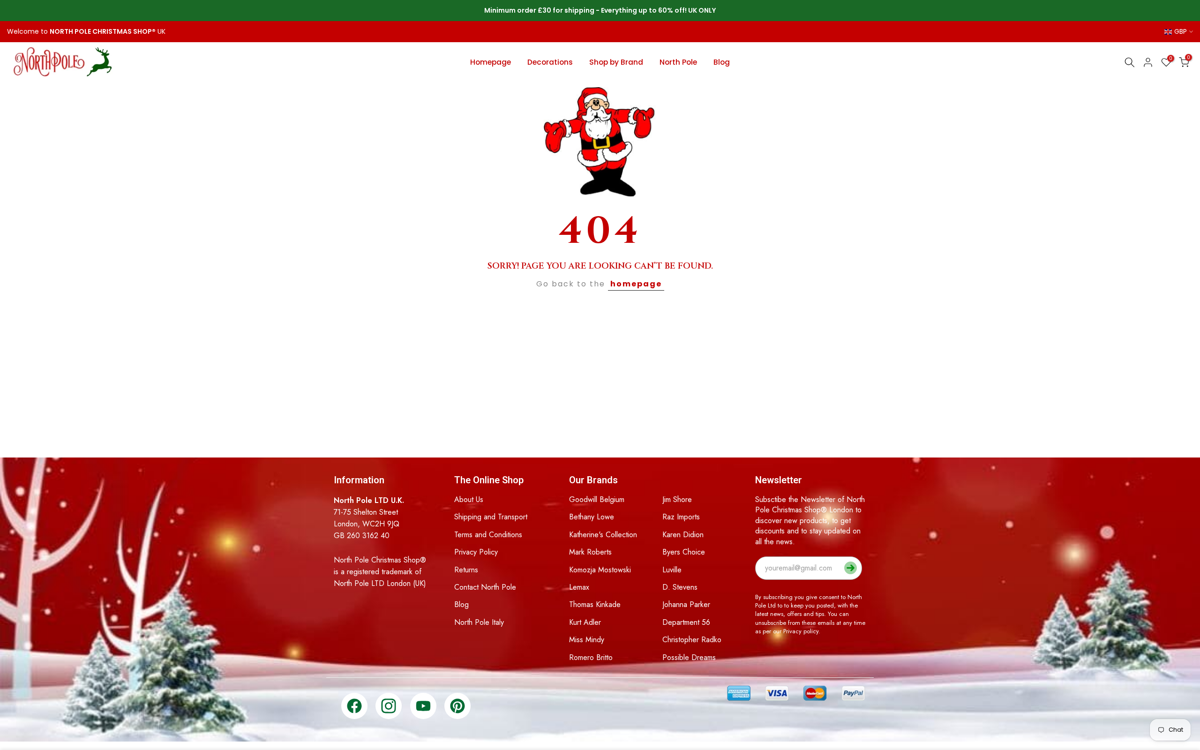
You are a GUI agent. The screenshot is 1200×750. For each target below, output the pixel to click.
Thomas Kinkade (595, 604)
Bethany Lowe (591, 516)
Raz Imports (681, 516)
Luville (672, 569)
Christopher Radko (691, 639)
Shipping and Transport (490, 516)
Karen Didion (683, 534)
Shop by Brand (616, 62)
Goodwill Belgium (596, 499)
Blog (721, 62)
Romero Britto (591, 657)
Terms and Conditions (488, 534)
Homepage (490, 62)
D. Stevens (680, 587)
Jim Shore (677, 499)
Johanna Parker (686, 604)
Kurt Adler (585, 622)
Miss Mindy (586, 639)
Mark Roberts (590, 552)
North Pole (678, 62)
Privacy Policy (476, 552)
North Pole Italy (479, 622)
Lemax (579, 587)
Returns (466, 569)
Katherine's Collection (603, 534)
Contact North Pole (485, 587)
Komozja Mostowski (600, 569)
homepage (636, 283)
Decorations (550, 62)
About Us (468, 499)
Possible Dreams (689, 657)
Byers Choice (683, 552)
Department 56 (686, 622)
